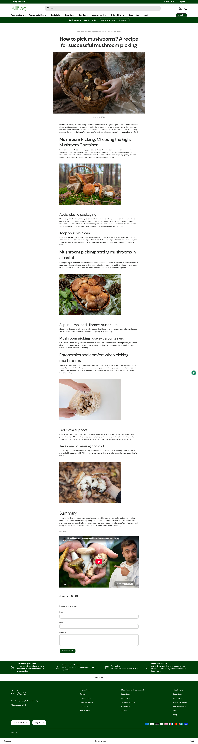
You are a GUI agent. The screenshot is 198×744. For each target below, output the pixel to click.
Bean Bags (69, 15)
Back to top (99, 678)
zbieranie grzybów (114, 32)
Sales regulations (86, 702)
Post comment (67, 651)
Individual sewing (179, 706)
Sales (131, 15)
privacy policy (85, 698)
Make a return (85, 711)
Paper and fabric (17, 15)
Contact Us (84, 706)
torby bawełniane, (99, 32)
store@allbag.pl (16, 2)
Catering (82, 15)
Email (61, 622)
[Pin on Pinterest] (76, 596)
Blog (137, 15)
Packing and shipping (37, 15)
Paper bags (125, 694)
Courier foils (125, 706)
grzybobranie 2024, (84, 32)
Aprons (124, 711)
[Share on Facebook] (72, 596)
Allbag (17, 733)
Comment (62, 632)
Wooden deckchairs (128, 702)
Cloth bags (125, 698)
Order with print (117, 15)
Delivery (83, 694)
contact (144, 15)
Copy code (124, 20)
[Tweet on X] (67, 596)
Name (61, 612)
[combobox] (103, 8)
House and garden (98, 15)
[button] (193, 372)
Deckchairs (55, 15)
